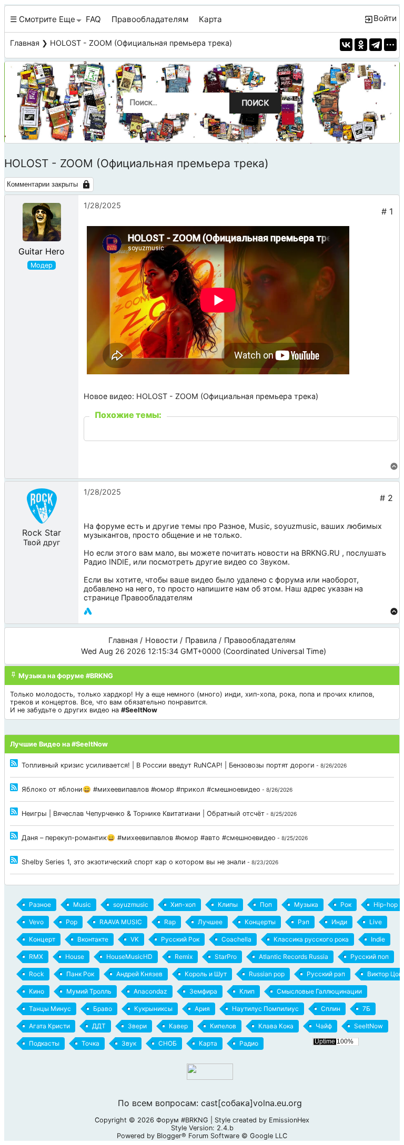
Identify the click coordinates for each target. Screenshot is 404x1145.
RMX (36, 956)
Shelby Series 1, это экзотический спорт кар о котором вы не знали (134, 862)
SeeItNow (368, 1026)
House (74, 956)
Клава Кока (276, 1026)
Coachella (236, 939)
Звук (129, 1043)
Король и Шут (206, 974)
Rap (170, 922)
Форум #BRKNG (182, 1120)
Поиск (255, 103)
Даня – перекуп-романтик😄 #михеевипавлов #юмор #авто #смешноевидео (149, 838)
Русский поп (369, 956)
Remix (184, 956)
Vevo (36, 922)
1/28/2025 (102, 205)
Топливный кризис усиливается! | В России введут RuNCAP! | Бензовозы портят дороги (168, 765)
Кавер (178, 1026)
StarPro (226, 956)
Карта (210, 19)
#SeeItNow (139, 710)
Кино (36, 991)
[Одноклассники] (361, 44)
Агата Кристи (49, 1026)
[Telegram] (375, 44)
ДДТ (99, 1026)
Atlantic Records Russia (293, 956)
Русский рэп (326, 974)
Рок (345, 904)
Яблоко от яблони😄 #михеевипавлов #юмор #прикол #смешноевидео (141, 789)
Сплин (330, 1009)
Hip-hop (385, 904)
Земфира (203, 991)
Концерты (260, 922)
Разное (232, 526)
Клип (247, 991)
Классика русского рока (311, 939)
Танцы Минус (50, 1009)
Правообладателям (150, 19)
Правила (201, 640)
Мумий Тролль (89, 991)
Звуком (274, 561)
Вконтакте (92, 939)
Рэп (303, 922)
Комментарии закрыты (42, 184)
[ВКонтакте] (346, 44)
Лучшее (210, 922)
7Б (366, 1009)
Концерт (42, 939)
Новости (161, 640)
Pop (71, 922)
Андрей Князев (139, 974)
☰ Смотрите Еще (42, 19)
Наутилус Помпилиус (265, 1009)
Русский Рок (180, 939)
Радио (248, 1043)
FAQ (93, 19)
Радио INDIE (106, 561)
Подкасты (44, 1043)
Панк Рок (80, 974)
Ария (202, 1009)
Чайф (324, 1026)
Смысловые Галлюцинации (319, 991)
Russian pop (267, 974)
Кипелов (223, 1026)
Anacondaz (150, 991)
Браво (102, 1009)
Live (375, 922)
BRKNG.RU (320, 552)
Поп (266, 904)
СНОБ (167, 1043)
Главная (24, 42)
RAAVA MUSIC (120, 922)
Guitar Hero (41, 251)
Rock (36, 974)
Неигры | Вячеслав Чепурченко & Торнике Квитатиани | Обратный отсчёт (143, 813)
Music (259, 526)
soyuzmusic (295, 526)
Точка (90, 1043)
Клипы (228, 904)
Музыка (306, 904)
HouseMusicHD (129, 956)
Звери (137, 1026)
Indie (378, 939)
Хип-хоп (183, 904)
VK (134, 939)
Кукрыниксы (153, 1009)
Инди (339, 922)
